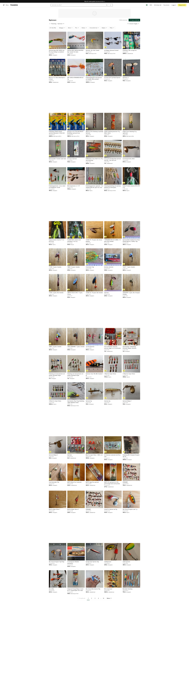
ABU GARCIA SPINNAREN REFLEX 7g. (75, 78)
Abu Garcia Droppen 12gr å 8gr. (56, 561)
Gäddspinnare (107, 561)
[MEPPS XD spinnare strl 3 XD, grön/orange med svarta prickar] (113, 472)
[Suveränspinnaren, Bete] (131, 148)
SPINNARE (125, 482)
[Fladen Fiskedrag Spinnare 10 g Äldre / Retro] (113, 121)
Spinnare (106, 292)
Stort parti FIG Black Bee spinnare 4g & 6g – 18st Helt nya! (112, 159)
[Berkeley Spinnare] (113, 257)
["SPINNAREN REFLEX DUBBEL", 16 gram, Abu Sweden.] (113, 230)
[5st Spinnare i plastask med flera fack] (113, 445)
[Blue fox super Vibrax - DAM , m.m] (94, 445)
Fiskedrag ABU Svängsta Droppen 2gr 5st (131, 455)
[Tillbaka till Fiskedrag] (49, 24)
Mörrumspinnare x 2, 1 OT (73, 186)
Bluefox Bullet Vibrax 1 (54, 509)
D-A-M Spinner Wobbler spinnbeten (73, 562)
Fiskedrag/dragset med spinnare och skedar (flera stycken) (94, 78)
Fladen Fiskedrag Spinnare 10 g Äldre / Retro (112, 132)
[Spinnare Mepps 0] (57, 445)
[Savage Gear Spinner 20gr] (94, 551)
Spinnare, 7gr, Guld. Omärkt (92, 50)
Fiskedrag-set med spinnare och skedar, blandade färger (57, 374)
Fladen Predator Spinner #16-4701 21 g (131, 186)
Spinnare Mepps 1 (127, 401)
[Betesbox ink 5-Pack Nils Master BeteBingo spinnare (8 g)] (76, 121)
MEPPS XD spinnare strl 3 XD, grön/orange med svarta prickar (112, 482)
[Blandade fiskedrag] (131, 579)
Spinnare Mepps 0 (53, 455)
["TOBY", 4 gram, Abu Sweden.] (57, 282)
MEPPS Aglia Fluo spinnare (92, 482)
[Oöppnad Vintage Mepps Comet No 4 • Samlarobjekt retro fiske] (76, 579)
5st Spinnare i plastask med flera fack (112, 455)
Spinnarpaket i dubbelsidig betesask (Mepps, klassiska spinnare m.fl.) (129, 347)
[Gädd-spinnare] (131, 551)
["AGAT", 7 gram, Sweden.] (131, 257)
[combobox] (79, 5)
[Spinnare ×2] (131, 67)
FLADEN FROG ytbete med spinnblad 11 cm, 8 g (74, 240)
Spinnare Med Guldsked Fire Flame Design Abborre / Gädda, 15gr (131, 240)
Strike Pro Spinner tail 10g (110, 509)
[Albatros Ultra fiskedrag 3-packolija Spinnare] (94, 121)
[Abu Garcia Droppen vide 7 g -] (131, 499)
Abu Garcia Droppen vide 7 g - (130, 509)
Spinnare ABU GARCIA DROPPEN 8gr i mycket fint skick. (75, 51)
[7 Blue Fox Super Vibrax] (113, 364)
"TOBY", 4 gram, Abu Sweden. (56, 292)
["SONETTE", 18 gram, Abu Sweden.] (94, 282)
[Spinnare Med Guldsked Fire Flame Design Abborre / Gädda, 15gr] (131, 230)
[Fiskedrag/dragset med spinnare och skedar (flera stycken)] (94, 67)
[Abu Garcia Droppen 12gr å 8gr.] (57, 551)
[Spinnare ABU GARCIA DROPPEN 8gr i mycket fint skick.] (76, 40)
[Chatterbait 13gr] (94, 257)
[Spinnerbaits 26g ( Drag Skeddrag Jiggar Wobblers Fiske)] (76, 391)
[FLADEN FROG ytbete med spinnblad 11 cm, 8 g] (76, 230)
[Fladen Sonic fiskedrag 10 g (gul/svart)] (131, 121)
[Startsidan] (14, 5)
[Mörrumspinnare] (113, 579)
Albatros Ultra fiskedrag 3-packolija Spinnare (94, 132)
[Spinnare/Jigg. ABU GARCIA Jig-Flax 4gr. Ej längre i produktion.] (57, 40)
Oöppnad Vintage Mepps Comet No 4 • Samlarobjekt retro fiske (75, 589)
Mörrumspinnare (108, 589)
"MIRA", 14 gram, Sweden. (73, 267)
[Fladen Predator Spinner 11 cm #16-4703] (57, 230)
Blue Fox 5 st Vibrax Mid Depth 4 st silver (57, 78)
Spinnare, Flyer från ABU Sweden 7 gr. (94, 374)
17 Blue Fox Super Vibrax (129, 373)
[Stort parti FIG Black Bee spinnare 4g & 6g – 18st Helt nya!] (113, 148)
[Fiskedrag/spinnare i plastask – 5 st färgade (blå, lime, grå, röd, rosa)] (94, 176)
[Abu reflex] (57, 579)
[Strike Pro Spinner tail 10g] (113, 499)
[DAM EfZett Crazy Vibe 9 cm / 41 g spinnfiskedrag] (94, 148)
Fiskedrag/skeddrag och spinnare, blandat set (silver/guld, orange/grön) (112, 186)
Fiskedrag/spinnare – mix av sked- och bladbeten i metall (57, 186)
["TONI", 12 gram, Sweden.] (57, 257)
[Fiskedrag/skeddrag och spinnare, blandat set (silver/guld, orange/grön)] (113, 176)
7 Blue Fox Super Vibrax (110, 373)
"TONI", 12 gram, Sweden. (55, 267)
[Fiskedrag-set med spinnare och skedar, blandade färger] (57, 364)
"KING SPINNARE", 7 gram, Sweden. (76, 346)
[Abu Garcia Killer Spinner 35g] (94, 579)
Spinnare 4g (107, 401)
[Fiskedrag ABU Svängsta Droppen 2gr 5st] (131, 445)
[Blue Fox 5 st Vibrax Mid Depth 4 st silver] (57, 67)
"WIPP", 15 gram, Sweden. (55, 346)
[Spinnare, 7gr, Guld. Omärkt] (94, 40)
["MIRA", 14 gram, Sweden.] (76, 257)
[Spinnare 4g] (113, 391)
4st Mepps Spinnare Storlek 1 (111, 50)
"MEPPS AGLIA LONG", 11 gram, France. (75, 293)
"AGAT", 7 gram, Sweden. (129, 267)
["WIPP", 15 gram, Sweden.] (57, 336)
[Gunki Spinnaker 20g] (57, 472)
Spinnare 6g (89, 401)
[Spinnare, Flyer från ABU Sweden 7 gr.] (94, 364)
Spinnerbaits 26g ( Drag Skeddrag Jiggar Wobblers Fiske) (75, 401)
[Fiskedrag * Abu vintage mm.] (131, 40)
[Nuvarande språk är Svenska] (146, 5)
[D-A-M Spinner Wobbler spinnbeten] (76, 551)
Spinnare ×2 (126, 77)
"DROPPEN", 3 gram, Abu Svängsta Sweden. (131, 293)
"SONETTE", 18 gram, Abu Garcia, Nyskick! (94, 240)
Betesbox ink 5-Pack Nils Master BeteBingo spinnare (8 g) (75, 132)
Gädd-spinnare (126, 561)
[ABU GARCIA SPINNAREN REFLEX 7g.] (76, 67)
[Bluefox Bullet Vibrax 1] (57, 499)
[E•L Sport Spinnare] (76, 148)
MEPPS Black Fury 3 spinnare (74, 482)
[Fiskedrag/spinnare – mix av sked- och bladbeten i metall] (57, 176)
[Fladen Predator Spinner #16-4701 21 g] (131, 176)
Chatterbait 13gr (90, 267)
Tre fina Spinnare (90, 346)
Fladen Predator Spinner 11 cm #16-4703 (56, 240)
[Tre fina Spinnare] (94, 336)
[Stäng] (187, 1)
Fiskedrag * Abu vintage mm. (130, 50)
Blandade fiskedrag (127, 589)
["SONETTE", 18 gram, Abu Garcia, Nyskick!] (94, 230)
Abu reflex (51, 589)
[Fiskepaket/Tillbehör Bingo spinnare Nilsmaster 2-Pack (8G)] (57, 121)
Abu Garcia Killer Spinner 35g (93, 589)
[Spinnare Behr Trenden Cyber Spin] (57, 148)
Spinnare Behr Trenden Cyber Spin (57, 158)
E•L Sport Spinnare (72, 158)
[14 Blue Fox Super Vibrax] (57, 391)
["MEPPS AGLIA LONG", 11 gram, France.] (76, 282)
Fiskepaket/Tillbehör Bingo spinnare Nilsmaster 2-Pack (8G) (57, 132)
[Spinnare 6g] (94, 391)
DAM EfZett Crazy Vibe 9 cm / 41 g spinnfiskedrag (94, 159)
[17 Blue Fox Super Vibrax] (131, 364)
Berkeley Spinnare (108, 267)
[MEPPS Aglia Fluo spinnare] (94, 472)
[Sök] (106, 5)
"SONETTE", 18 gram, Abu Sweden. (94, 292)
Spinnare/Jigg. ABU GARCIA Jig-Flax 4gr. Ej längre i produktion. (57, 51)
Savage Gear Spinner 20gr (92, 561)
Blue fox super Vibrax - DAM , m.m (94, 455)
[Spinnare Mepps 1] (131, 391)
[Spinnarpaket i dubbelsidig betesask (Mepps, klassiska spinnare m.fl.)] (131, 336)
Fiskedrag (53, 23)
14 (103, 598)
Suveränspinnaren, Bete (129, 158)
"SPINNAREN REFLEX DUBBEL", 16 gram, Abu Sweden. (112, 240)
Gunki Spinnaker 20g (54, 482)
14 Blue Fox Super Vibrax (55, 401)
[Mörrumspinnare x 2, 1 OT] (76, 176)
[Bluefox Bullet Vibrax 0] (76, 499)
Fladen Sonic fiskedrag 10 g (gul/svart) (129, 132)
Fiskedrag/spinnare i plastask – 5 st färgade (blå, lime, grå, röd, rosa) (94, 186)
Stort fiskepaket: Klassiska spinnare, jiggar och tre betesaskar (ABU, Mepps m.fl (113, 347)
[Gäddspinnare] (113, 551)
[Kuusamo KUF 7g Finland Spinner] (113, 67)
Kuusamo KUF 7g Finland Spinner (112, 77)
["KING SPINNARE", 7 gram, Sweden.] (76, 336)
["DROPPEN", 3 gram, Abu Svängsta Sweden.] (131, 282)
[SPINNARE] (131, 472)
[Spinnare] (113, 282)
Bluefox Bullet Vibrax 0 (73, 509)
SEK (151, 5)
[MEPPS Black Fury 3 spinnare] (76, 472)
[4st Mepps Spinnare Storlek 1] (113, 40)
